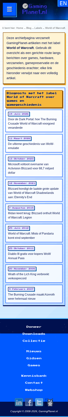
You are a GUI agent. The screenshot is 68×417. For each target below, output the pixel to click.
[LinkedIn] (19, 403)
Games (34, 365)
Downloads (34, 334)
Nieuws (34, 351)
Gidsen (34, 358)
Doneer (34, 327)
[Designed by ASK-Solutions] (49, 403)
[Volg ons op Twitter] (39, 403)
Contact (34, 383)
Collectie (34, 341)
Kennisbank (34, 376)
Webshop (34, 390)
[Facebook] (29, 403)
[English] (63, 4)
